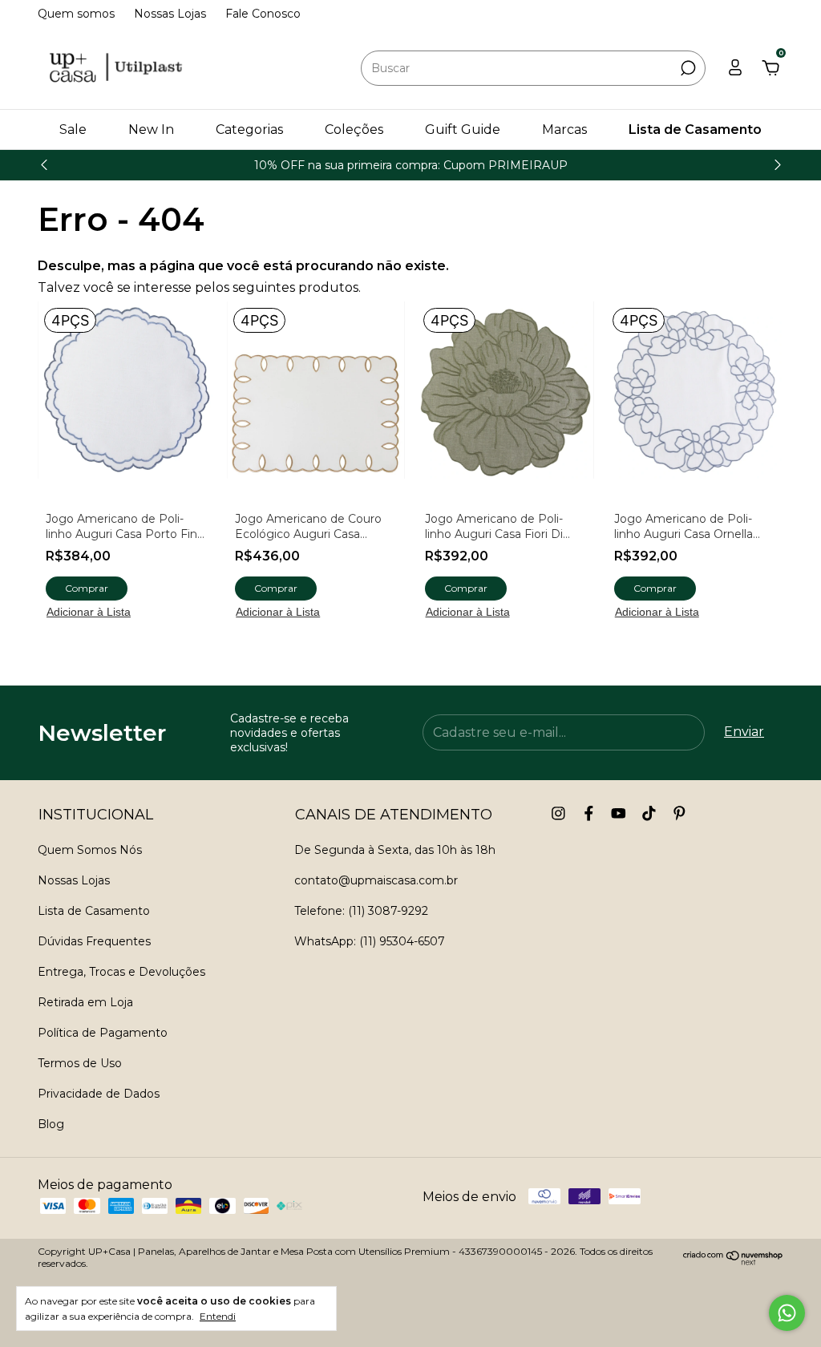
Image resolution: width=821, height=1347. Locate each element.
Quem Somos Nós (90, 850)
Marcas (564, 129)
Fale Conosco (263, 13)
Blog (51, 1124)
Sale (73, 129)
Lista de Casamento (695, 129)
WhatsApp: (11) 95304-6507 (369, 941)
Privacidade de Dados (99, 1093)
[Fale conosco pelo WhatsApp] (787, 1313)
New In (151, 129)
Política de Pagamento (103, 1032)
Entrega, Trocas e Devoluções (121, 972)
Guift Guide (462, 129)
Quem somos (76, 13)
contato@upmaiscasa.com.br (376, 880)
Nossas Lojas (170, 13)
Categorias (249, 129)
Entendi (218, 1316)
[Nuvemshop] (733, 1260)
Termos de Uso (80, 1063)
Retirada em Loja (85, 1002)
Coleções (354, 129)
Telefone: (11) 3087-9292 (361, 911)
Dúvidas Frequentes (94, 941)
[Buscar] (687, 68)
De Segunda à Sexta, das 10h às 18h (394, 850)
